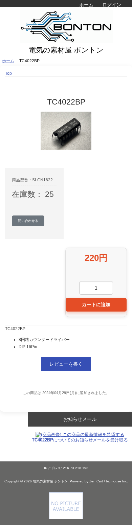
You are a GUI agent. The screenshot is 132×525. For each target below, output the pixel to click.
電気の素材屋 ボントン (50, 481)
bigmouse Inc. (117, 481)
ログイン (111, 4)
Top (8, 73)
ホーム (86, 4)
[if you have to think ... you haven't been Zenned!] (66, 518)
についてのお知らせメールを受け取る (80, 439)
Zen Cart (96, 481)
